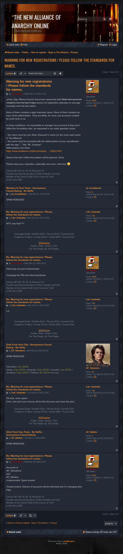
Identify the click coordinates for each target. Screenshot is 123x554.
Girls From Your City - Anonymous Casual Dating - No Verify (29, 346)
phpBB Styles (69, 541)
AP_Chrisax (91, 94)
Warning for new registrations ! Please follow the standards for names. (59, 63)
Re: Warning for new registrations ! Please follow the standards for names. (29, 213)
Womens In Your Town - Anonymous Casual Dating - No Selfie (26, 189)
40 (93, 372)
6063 (94, 101)
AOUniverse (44, 243)
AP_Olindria (91, 432)
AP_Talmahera (92, 368)
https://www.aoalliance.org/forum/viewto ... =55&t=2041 (34, 151)
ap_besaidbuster (93, 188)
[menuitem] (23, 44)
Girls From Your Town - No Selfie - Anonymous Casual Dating (24, 433)
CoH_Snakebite (93, 212)
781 (93, 216)
